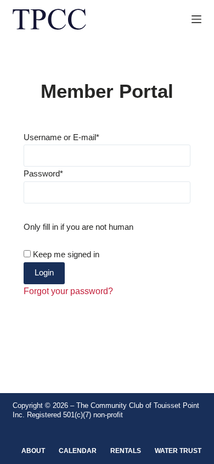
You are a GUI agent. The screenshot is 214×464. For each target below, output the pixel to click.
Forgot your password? (68, 291)
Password (43, 173)
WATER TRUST (178, 451)
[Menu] (196, 19)
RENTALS (125, 451)
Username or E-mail (61, 137)
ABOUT (33, 451)
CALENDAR (78, 451)
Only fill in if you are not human (78, 226)
